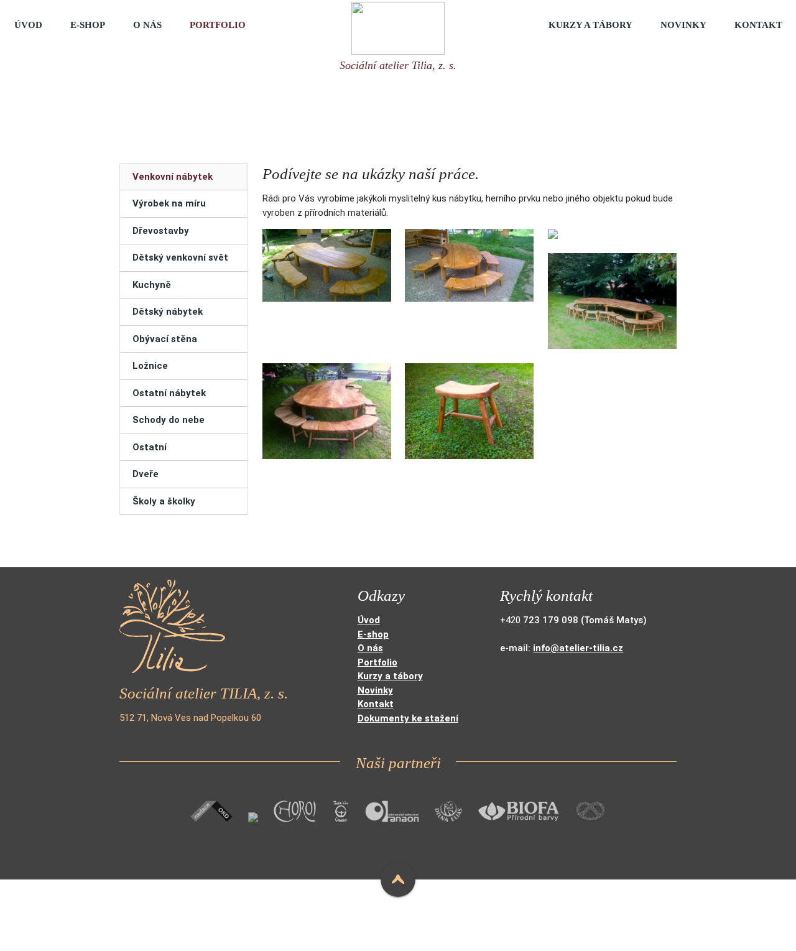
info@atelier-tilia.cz (578, 648)
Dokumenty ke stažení (408, 718)
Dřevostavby (160, 230)
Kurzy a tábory (590, 25)
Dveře (145, 474)
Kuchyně (151, 284)
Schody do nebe (168, 419)
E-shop (87, 25)
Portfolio (218, 25)
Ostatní (149, 447)
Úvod (28, 25)
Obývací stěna (164, 339)
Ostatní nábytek (169, 393)
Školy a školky (163, 501)
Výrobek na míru (169, 203)
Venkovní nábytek (172, 176)
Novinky (683, 25)
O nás (147, 25)
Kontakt (758, 25)
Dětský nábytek (167, 311)
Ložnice (150, 365)
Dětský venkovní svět (180, 257)
